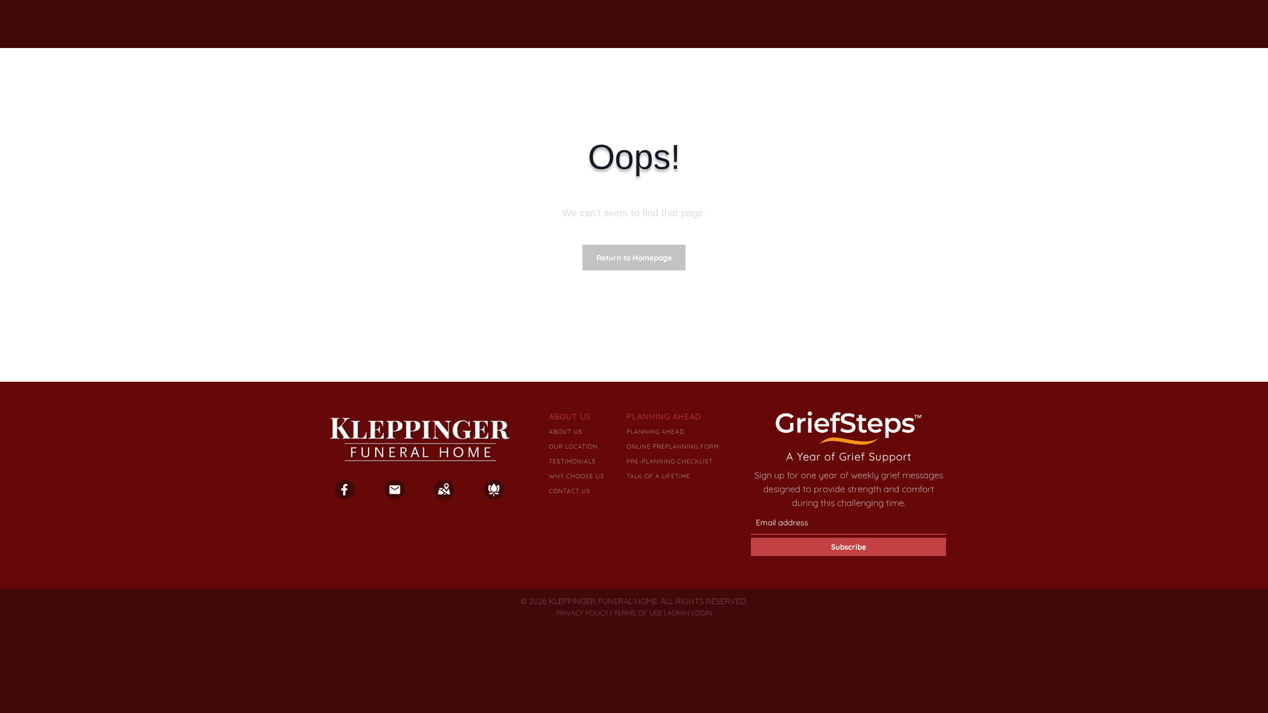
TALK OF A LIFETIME (658, 476)
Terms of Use (638, 613)
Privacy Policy (582, 613)
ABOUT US (565, 431)
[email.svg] (394, 492)
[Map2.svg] (444, 496)
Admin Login (690, 613)
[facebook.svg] (345, 496)
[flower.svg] (494, 496)
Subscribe (848, 547)
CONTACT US (569, 491)
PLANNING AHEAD (656, 431)
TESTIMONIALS (572, 461)
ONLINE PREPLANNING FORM (673, 446)
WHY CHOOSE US (576, 476)
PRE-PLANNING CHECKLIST (670, 461)
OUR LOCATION (573, 446)
